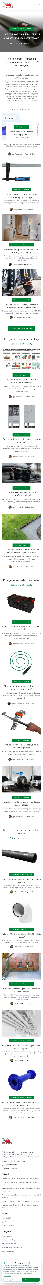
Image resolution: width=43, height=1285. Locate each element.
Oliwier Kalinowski (8, 1225)
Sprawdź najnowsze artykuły (21, 328)
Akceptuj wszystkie (31, 1279)
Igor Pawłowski (7, 1222)
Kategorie (6, 1231)
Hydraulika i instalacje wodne (21, 29)
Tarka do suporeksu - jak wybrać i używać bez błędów (20, 1201)
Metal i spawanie (21, 127)
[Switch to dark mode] (35, 5)
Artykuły (6, 1174)
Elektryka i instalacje (21, 375)
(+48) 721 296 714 (10, 1165)
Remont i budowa (8, 1251)
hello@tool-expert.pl (11, 1168)
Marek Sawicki (6, 1218)
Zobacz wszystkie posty (21, 344)
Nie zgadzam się (12, 1279)
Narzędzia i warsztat (21, 190)
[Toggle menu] (39, 5)
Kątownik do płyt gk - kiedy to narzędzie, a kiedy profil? (20, 1179)
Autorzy (5, 1213)
